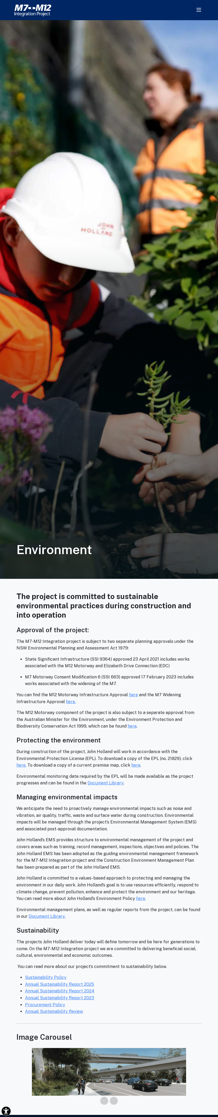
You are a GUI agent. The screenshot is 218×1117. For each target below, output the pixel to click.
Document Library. (47, 916)
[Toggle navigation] (199, 10)
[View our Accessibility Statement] (6, 1111)
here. (71, 701)
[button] (40, 1072)
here (133, 694)
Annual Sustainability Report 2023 (59, 997)
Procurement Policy (45, 1004)
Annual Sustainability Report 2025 (59, 984)
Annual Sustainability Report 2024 (59, 990)
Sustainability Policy (45, 977)
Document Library (105, 782)
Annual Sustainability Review (54, 1011)
